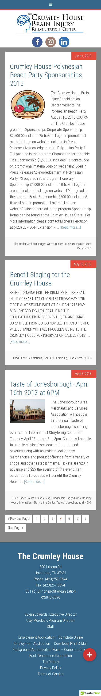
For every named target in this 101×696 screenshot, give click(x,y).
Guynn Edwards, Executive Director (50, 614)
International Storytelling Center (37, 502)
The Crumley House (50, 22)
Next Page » (15, 528)
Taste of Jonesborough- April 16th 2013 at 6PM (49, 388)
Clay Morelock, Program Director (50, 620)
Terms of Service (50, 674)
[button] (89, 654)
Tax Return (51, 662)
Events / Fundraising (55, 358)
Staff (50, 626)
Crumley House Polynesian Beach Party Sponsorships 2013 (46, 74)
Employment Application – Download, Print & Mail (50, 643)
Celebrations (34, 358)
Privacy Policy (50, 668)
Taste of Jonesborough (69, 502)
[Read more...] (70, 227)
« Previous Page (18, 518)
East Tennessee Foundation (50, 655)
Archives (32, 244)
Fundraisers (75, 358)
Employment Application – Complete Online (50, 637)
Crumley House (62, 244)
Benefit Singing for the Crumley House (40, 278)
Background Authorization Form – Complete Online (51, 649)
